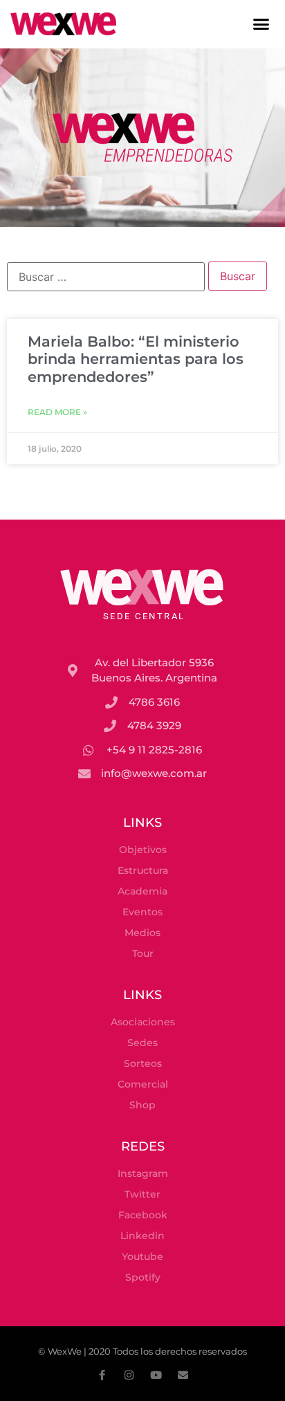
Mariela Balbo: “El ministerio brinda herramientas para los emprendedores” (135, 359)
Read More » (57, 412)
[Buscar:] (106, 276)
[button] (261, 24)
